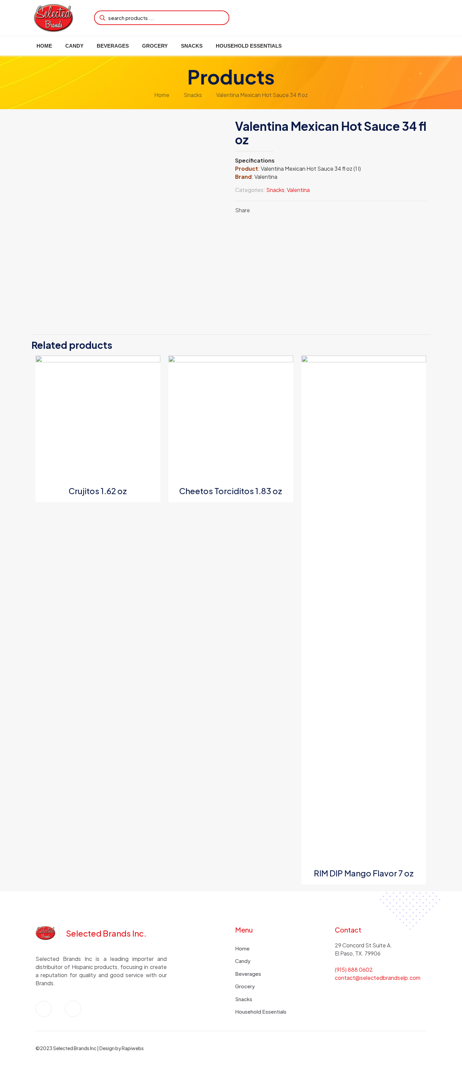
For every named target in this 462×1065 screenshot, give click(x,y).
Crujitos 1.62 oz (98, 491)
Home (161, 94)
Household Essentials (260, 1011)
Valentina (298, 189)
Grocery (245, 986)
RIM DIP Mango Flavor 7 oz (364, 873)
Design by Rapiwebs (121, 1048)
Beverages (248, 973)
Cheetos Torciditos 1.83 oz (230, 491)
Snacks (193, 94)
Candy (243, 961)
